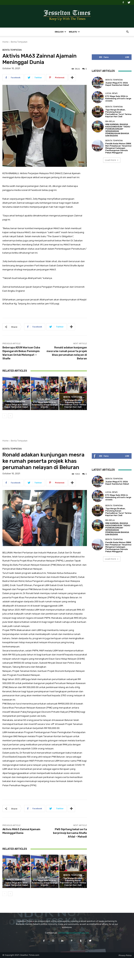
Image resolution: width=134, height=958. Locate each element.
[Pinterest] (71, 940)
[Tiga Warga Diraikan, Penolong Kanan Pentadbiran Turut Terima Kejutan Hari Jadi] (73, 393)
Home (5, 41)
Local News (44, 399)
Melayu (73, 31)
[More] (72, 77)
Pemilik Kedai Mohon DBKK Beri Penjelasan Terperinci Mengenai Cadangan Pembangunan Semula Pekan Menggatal (118, 148)
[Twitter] (129, 2)
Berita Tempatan (19, 41)
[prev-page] (4, 416)
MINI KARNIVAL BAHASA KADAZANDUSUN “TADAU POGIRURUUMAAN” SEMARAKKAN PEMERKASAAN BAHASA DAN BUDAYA (117, 130)
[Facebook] (123, 2)
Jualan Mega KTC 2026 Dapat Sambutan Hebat (16, 406)
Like (127, 57)
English (59, 31)
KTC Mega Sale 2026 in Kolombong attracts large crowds (45, 404)
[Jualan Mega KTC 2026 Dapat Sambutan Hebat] (16, 393)
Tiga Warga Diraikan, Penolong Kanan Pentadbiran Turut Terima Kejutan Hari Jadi (73, 403)
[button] (127, 32)
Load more (110, 160)
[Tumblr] (80, 940)
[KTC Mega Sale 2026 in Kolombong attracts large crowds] (44, 393)
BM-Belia (110, 121)
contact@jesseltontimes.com (73, 932)
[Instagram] (53, 940)
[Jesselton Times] (67, 16)
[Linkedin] (62, 940)
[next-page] (10, 416)
